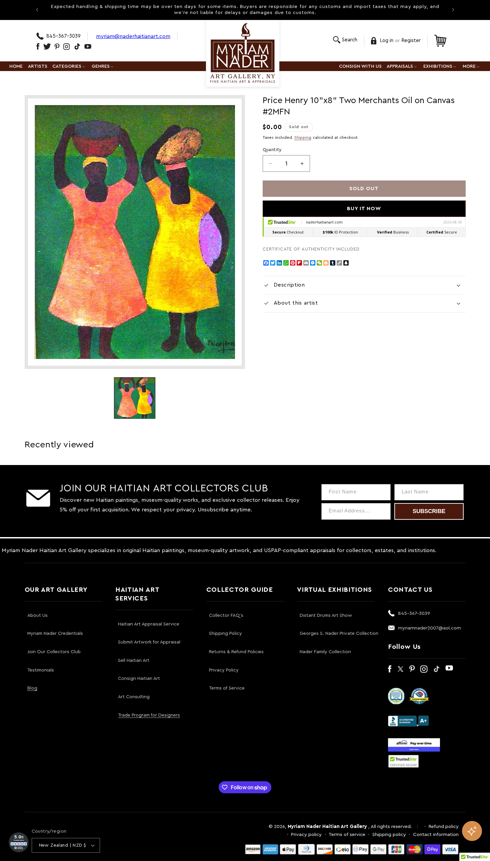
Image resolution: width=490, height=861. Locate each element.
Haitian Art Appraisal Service (148, 624)
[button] (345, 39)
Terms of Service (227, 688)
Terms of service (347, 834)
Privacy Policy (224, 670)
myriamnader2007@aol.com (429, 627)
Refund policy (444, 826)
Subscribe (429, 511)
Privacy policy (306, 834)
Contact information (436, 834)
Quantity (272, 149)
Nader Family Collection (325, 652)
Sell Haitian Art (133, 660)
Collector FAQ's (226, 615)
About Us (37, 615)
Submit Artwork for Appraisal (149, 642)
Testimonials (40, 670)
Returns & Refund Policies (236, 652)
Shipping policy (389, 834)
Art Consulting (134, 697)
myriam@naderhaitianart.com (133, 36)
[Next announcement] (453, 9)
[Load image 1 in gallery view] (134, 398)
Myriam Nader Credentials (55, 633)
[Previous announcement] (37, 9)
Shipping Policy (225, 633)
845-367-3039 (63, 36)
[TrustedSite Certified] (403, 761)
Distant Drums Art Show (326, 615)
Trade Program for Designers (149, 715)
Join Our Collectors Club (54, 652)
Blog (32, 688)
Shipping (302, 137)
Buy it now (364, 208)
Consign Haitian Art (139, 678)
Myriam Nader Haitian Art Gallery (327, 826)
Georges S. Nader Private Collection (339, 633)
